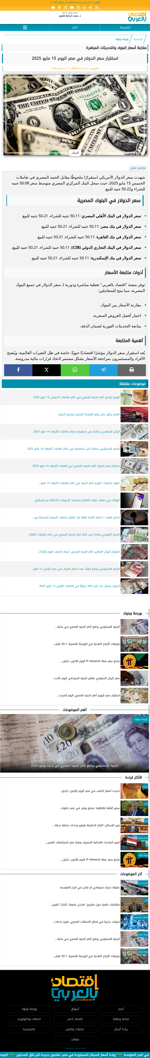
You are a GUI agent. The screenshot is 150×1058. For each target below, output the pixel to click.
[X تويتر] (65, 7)
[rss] (97, 7)
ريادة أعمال (121, 1029)
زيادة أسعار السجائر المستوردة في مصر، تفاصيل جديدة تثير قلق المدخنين (84, 1055)
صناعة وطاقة (121, 1019)
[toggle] (25, 27)
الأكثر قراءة (133, 777)
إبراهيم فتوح (138, 168)
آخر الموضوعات (131, 874)
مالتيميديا (29, 1029)
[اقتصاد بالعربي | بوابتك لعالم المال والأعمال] (137, 17)
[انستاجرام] (78, 7)
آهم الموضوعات (75, 709)
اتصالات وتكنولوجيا (29, 1019)
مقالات (75, 1039)
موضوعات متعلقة (132, 383)
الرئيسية (125, 27)
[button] (3, 764)
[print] (132, 370)
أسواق (75, 1009)
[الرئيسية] (53, 7)
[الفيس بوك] (59, 7)
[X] (46, 370)
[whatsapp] (75, 370)
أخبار (75, 27)
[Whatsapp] (84, 7)
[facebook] (18, 370)
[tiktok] (91, 7)
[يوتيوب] (72, 7)
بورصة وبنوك (122, 39)
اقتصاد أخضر (75, 1019)
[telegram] (103, 370)
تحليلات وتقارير (75, 1029)
